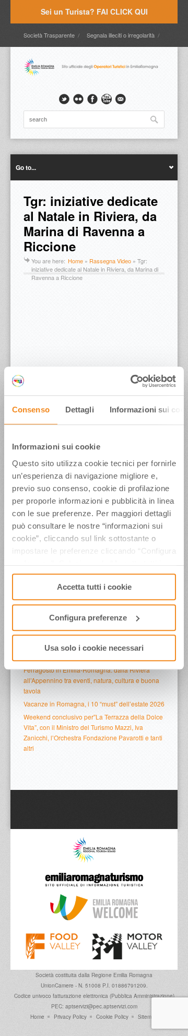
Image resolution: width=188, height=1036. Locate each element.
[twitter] (64, 99)
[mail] (120, 99)
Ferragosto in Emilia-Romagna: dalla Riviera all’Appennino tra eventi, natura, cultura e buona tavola (91, 680)
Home (75, 261)
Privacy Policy (70, 1016)
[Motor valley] (127, 957)
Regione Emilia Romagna (121, 975)
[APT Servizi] (94, 74)
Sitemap (148, 1016)
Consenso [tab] (31, 409)
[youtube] (106, 99)
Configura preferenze (88, 617)
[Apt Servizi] (94, 860)
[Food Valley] (53, 957)
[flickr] (78, 99)
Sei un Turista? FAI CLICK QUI (94, 11)
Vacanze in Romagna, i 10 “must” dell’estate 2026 (94, 703)
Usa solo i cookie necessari (94, 647)
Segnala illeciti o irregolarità (121, 35)
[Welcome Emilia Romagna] (94, 917)
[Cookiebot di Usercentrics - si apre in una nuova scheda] (132, 381)
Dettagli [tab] (79, 409)
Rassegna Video (110, 261)
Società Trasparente (49, 35)
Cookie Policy (112, 1016)
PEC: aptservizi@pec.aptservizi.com (94, 1006)
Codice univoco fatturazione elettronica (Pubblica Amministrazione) (94, 996)
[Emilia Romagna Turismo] (94, 889)
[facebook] (92, 99)
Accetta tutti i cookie (94, 586)
